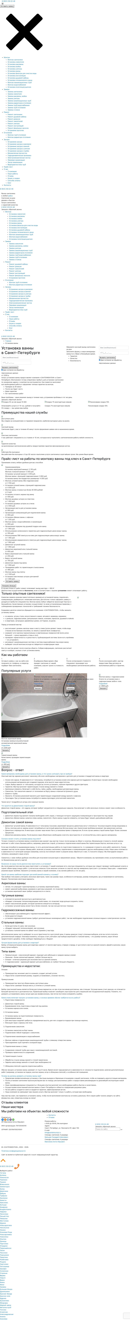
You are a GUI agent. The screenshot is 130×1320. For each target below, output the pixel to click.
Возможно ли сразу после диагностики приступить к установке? (26, 864)
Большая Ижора (6, 1289)
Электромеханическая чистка (19, 158)
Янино (2, 1282)
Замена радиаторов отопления (19, 103)
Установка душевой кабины (18, 78)
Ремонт (6, 112)
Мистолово (4, 1221)
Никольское (4, 1228)
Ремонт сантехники (15, 114)
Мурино (3, 1223)
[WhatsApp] (13, 1119)
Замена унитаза (14, 98)
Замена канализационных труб (19, 101)
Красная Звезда (6, 1294)
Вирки (2, 1280)
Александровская (6, 1314)
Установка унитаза (15, 69)
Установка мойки (14, 66)
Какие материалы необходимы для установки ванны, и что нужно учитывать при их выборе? (36, 774)
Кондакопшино (5, 1209)
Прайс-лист (8, 167)
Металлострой (5, 1307)
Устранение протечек (16, 130)
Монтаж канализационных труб (20, 82)
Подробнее (5, 745)
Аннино (3, 1317)
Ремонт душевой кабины (17, 117)
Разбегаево (4, 1260)
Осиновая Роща (6, 1232)
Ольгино (3, 1239)
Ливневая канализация (16, 160)
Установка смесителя (16, 62)
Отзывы (11, 176)
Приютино (4, 1257)
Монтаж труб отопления (17, 135)
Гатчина (3, 1173)
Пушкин (3, 1182)
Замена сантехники (15, 92)
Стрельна (3, 1273)
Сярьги (2, 1278)
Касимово (4, 1198)
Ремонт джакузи (14, 119)
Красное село (5, 1296)
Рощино (3, 1262)
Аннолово (3, 1319)
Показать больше (8, 586)
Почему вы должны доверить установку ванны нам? (21, 1076)
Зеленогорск (5, 1187)
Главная (8, 341)
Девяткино (4, 1191)
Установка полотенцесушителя (19, 87)
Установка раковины (15, 64)
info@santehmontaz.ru (53, 1133)
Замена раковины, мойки (17, 96)
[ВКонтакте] (2, 1119)
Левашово (4, 1218)
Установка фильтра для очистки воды (22, 73)
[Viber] (10, 1119)
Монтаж (7, 57)
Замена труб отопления (17, 107)
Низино (3, 1230)
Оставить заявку (7, 6)
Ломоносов (4, 1177)
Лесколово (4, 1214)
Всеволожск (4, 1184)
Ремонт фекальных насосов (18, 128)
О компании (12, 171)
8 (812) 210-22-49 (8, 1)
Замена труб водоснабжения (19, 105)
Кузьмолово (4, 1301)
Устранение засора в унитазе (19, 149)
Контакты (7, 185)
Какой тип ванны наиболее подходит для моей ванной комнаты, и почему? (29, 874)
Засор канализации (15, 162)
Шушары (3, 1269)
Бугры (2, 1189)
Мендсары (4, 1303)
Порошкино (4, 1255)
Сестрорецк (4, 1266)
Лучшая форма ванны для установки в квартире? (20, 943)
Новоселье (4, 1237)
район (10, 196)
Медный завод (5, 1305)
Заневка (3, 1287)
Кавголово (4, 1203)
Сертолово (4, 1264)
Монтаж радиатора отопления (19, 137)
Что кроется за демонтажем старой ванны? (18, 806)
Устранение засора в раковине (19, 144)
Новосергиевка (6, 1234)
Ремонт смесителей (15, 121)
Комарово (4, 1207)
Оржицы (3, 1241)
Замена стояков (14, 110)
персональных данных (9, 373)
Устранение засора (15, 142)
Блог (9, 183)
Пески (2, 1250)
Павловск (3, 1180)
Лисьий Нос (4, 1216)
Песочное (3, 1253)
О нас (6, 169)
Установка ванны (14, 71)
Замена (6, 89)
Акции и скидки (14, 178)
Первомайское (5, 1248)
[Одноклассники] (5, 1119)
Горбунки (3, 1196)
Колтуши (3, 1205)
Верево (2, 1275)
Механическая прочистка (17, 153)
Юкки (2, 1285)
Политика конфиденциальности (13, 1151)
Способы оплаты (14, 180)
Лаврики (3, 1212)
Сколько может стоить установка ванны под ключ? (21, 839)
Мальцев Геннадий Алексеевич (56, 1137)
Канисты (3, 1200)
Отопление (8, 133)
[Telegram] (8, 1119)
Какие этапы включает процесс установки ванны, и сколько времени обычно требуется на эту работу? (40, 998)
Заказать (5, 750)
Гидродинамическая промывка (19, 155)
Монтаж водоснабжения (17, 85)
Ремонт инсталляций (15, 126)
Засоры (7, 139)
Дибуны (3, 1193)
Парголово (4, 1244)
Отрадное (3, 1246)
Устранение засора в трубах (18, 151)
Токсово (3, 1310)
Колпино (3, 1175)
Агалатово (4, 1312)
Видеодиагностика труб (17, 164)
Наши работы (13, 174)
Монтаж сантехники (15, 60)
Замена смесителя (15, 94)
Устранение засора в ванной (18, 146)
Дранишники (5, 1291)
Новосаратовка (6, 1225)
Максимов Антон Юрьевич (55, 1142)
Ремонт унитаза (14, 123)
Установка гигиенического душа (20, 80)
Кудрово (3, 1298)
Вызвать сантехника (9, 367)
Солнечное (4, 1271)
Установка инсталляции (17, 76)
